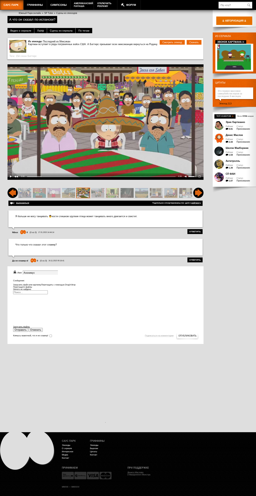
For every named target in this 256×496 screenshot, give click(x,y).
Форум (131, 4)
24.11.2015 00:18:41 (56, 261)
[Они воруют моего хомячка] (39, 193)
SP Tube (48, 13)
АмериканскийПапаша (83, 5)
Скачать (194, 42)
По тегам (83, 30)
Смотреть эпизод (172, 42)
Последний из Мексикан (56, 41)
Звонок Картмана (230, 42)
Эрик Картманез (235, 122)
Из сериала (223, 36)
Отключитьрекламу (104, 5)
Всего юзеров (245, 116)
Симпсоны (58, 4)
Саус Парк (11, 4)
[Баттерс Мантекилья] (127, 193)
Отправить (21, 329)
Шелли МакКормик (237, 148)
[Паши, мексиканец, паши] (171, 193)
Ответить (195, 231)
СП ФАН (230, 173)
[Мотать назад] (12, 197)
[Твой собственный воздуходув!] (185, 193)
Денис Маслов (234, 135)
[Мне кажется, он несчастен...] (156, 193)
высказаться (22, 203)
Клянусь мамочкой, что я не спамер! (30, 335)
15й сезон (21, 56)
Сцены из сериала (61, 30)
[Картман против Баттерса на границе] (69, 193)
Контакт (65, 458)
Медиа (65, 455)
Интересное (67, 451)
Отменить (35, 329)
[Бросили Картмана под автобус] (25, 193)
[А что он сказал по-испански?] (83, 193)
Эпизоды (66, 445)
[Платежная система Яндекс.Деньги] (68, 475)
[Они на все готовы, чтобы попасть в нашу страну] (142, 193)
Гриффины (35, 4)
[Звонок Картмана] (234, 69)
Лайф (40, 30)
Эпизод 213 (225, 103)
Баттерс (32, 56)
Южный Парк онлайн (30, 13)
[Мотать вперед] (198, 197)
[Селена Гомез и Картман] (54, 193)
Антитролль (233, 161)
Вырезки (94, 448)
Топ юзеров (225, 116)
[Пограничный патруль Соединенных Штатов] (98, 193)
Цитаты (220, 82)
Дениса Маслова (135, 472)
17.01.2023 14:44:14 (46, 232)
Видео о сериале (20, 30)
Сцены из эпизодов (66, 13)
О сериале (67, 448)
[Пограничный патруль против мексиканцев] (112, 193)
